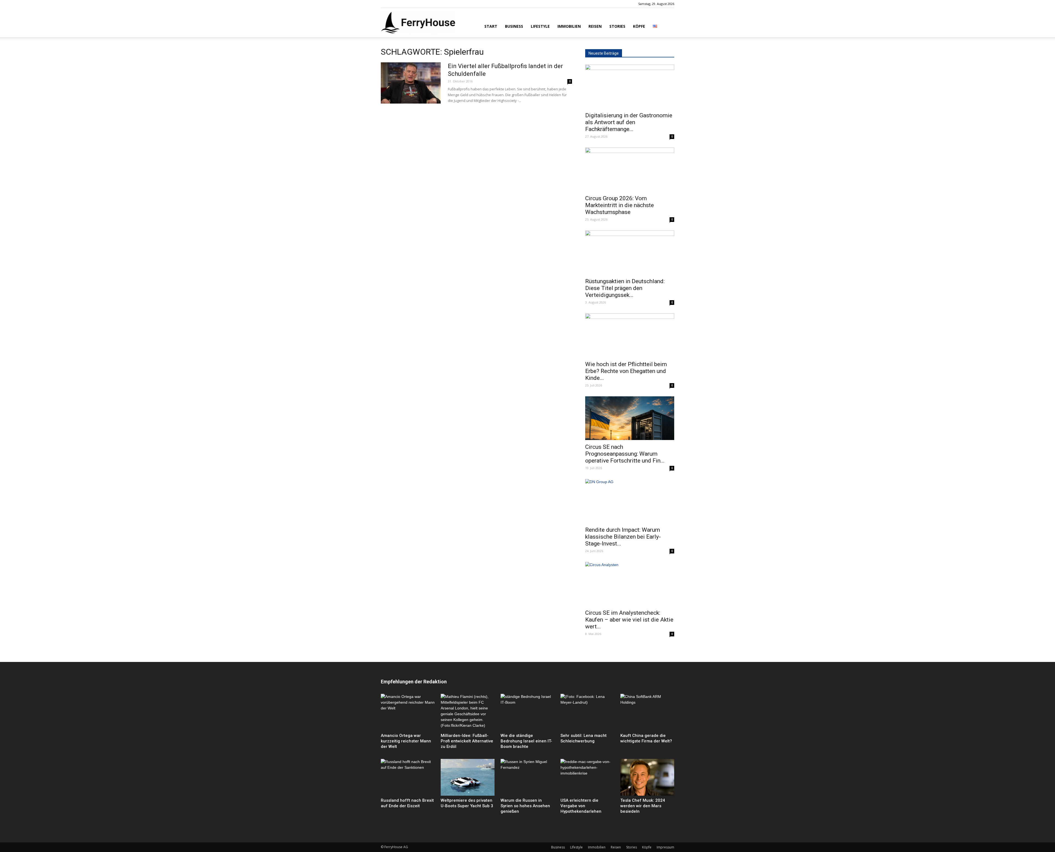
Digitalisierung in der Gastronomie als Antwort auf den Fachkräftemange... (628, 122)
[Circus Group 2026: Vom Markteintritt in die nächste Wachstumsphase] (629, 169)
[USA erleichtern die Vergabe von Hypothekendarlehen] (587, 777)
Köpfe (639, 26)
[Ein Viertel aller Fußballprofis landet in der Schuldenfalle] (411, 83)
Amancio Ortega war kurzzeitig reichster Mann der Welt (406, 741)
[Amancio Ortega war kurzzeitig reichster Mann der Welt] (408, 712)
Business (514, 26)
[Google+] (394, 4)
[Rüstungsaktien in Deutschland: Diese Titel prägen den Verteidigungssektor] (629, 252)
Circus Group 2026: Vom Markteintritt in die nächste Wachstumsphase (619, 205)
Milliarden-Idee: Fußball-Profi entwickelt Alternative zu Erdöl (467, 741)
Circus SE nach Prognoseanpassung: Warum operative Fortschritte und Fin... (625, 454)
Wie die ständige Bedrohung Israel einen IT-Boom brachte (526, 741)
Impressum (665, 847)
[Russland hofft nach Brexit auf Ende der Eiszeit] (408, 777)
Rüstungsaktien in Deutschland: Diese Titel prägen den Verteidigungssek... (625, 288)
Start (490, 26)
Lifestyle (540, 26)
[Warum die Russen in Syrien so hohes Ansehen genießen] (527, 777)
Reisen (595, 26)
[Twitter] (403, 4)
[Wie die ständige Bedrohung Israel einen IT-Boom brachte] (527, 712)
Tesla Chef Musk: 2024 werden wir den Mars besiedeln (642, 806)
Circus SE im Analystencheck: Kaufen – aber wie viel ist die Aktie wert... (629, 619)
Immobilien (569, 26)
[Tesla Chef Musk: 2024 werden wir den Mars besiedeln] (647, 777)
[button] (667, 25)
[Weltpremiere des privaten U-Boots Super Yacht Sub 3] (468, 777)
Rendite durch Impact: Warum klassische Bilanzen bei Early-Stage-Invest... (623, 537)
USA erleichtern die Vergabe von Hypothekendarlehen (580, 806)
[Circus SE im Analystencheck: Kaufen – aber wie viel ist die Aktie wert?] (629, 584)
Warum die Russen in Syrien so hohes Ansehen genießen (525, 806)
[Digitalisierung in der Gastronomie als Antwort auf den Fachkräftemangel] (629, 86)
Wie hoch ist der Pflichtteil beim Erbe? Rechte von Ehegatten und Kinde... (626, 371)
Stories (617, 26)
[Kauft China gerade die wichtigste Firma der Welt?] (647, 712)
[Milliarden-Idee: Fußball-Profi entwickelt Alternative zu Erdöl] (468, 712)
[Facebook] (385, 4)
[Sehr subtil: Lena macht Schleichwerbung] (587, 712)
